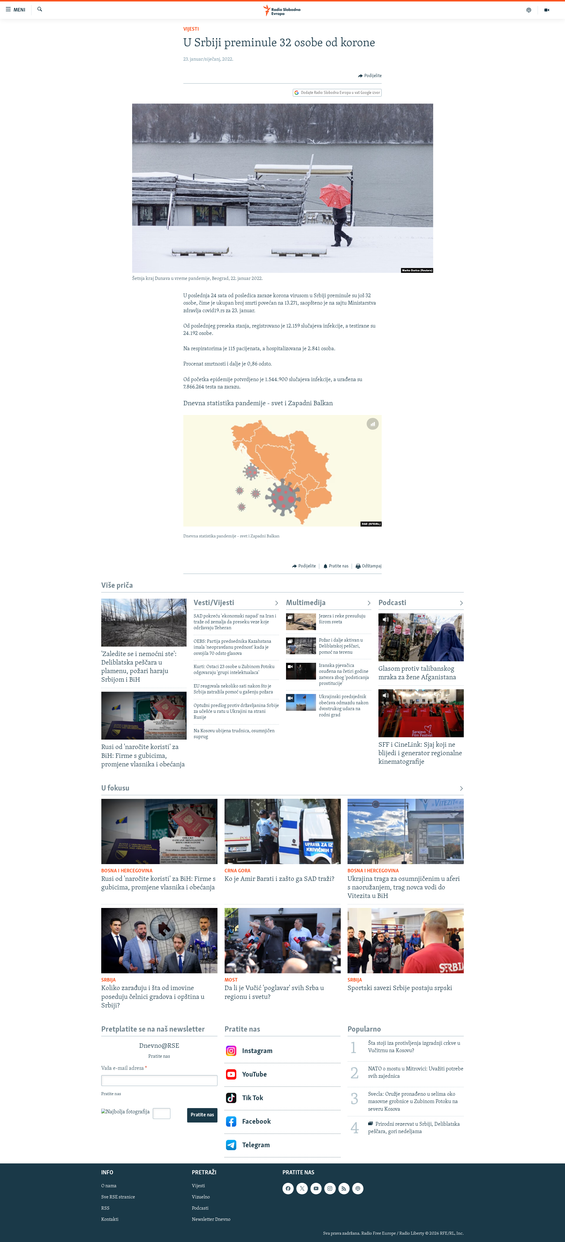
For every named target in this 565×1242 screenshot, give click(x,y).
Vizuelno (201, 1197)
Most (231, 980)
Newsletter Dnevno (211, 1219)
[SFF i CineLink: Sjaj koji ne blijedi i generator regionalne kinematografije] (421, 713)
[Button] (370, 76)
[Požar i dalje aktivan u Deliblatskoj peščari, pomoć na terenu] (301, 645)
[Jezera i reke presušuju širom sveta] (301, 621)
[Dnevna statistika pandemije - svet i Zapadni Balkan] (282, 471)
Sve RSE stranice (118, 1197)
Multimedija (306, 603)
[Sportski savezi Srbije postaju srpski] (406, 940)
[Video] (547, 10)
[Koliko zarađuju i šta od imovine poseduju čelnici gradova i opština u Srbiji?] (159, 940)
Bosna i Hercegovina (126, 871)
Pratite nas (202, 1115)
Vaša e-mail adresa (124, 1068)
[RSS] (344, 1188)
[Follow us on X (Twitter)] (302, 1188)
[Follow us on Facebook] (288, 1188)
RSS (105, 1208)
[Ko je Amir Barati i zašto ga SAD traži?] (283, 831)
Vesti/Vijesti (214, 603)
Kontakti (110, 1219)
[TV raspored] (357, 1188)
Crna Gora (237, 871)
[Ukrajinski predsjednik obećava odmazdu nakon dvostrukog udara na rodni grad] (301, 702)
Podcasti (392, 603)
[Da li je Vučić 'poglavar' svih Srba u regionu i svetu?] (283, 940)
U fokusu (115, 789)
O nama (109, 1186)
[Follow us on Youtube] (316, 1188)
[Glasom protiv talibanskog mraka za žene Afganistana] (421, 637)
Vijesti (191, 29)
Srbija (108, 980)
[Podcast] (529, 10)
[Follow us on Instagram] (329, 1188)
